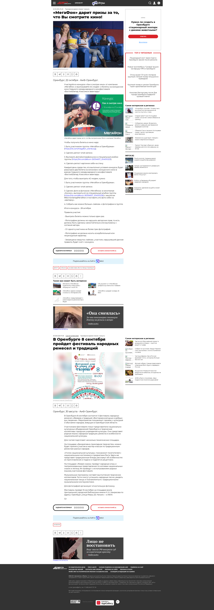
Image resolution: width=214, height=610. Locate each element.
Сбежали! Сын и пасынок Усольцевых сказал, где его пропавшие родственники (148, 132)
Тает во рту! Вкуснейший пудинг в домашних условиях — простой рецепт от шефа (147, 343)
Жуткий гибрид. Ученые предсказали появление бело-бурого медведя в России (148, 365)
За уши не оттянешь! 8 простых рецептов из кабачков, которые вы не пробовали (148, 372)
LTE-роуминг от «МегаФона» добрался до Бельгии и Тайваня (109, 284)
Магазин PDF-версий (76, 569)
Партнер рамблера (88, 601)
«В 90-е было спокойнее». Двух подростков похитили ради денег (146, 379)
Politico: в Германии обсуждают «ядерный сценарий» (145, 181)
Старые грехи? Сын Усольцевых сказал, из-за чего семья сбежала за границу (147, 117)
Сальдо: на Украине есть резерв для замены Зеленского (146, 166)
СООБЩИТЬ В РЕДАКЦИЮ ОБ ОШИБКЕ (122, 571)
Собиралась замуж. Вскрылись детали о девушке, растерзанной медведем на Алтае (146, 125)
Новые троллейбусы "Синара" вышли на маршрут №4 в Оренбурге (143, 68)
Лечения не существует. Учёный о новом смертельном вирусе (146, 138)
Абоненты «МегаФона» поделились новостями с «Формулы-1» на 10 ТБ (71, 285)
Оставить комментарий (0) (107, 251)
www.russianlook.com (60, 69)
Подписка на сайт (137, 567)
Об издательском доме (77, 567)
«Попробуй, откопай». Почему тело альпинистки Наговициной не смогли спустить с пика (147, 110)
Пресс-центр (92, 567)
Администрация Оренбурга (62, 400)
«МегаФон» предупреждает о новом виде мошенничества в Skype (73, 299)
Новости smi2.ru (60, 329)
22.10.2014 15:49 (58, 9)
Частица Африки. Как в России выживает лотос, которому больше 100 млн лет (147, 357)
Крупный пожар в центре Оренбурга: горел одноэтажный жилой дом (143, 86)
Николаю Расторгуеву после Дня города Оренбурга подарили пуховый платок (143, 94)
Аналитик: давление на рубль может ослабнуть (147, 188)
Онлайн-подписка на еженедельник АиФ (113, 567)
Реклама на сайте (111, 569)
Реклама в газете (126, 569)
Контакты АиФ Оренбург (93, 569)
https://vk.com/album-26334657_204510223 (91, 159)
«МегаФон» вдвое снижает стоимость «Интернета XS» (72, 291)
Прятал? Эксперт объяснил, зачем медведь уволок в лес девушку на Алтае (147, 147)
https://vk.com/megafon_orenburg (80, 149)
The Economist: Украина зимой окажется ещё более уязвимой (145, 159)
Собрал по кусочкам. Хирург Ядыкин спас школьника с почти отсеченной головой (148, 350)
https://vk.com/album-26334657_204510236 (84, 195)
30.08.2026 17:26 (58, 336)
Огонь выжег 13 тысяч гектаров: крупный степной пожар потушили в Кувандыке (143, 77)
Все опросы (143, 42)
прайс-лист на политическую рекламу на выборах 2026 (88, 571)
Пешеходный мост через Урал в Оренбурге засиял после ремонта (143, 59)
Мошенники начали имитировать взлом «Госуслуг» (146, 173)
